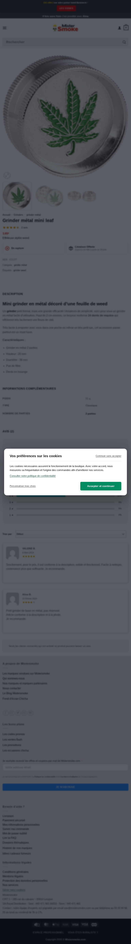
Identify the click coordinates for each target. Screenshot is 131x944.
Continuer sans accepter (108, 456)
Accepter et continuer (100, 486)
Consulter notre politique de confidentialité (33, 475)
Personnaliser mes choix (23, 486)
